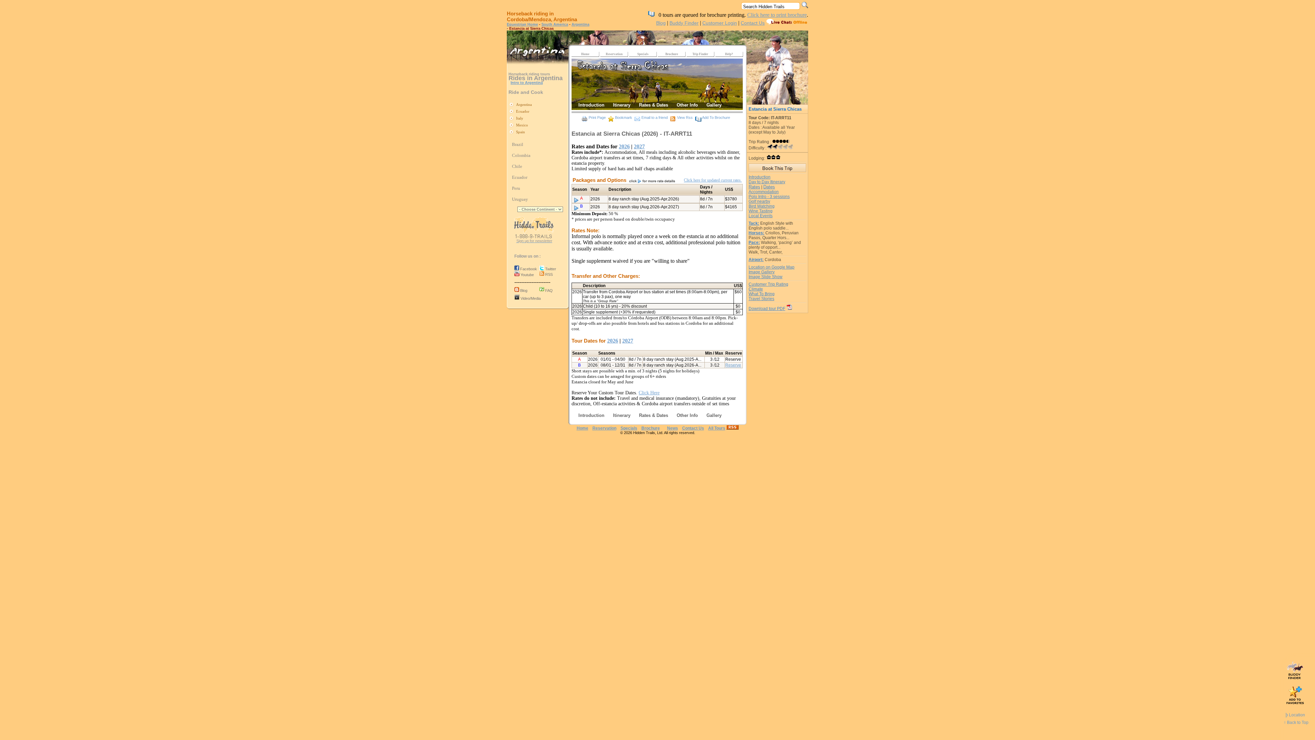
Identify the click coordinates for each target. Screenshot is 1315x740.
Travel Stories (761, 298)
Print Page (597, 117)
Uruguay (520, 199)
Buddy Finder (684, 23)
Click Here (649, 392)
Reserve (733, 365)
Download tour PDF (767, 308)
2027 (639, 146)
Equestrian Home (522, 24)
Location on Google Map (771, 267)
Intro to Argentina (527, 83)
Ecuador (519, 177)
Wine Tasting (761, 211)
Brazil (517, 144)
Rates (754, 186)
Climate (756, 289)
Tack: (754, 223)
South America (554, 24)
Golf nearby (759, 201)
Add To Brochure (716, 117)
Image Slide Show (765, 276)
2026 (624, 146)
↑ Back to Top (1296, 722)
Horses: (756, 233)
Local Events (761, 215)
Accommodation (764, 191)
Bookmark (623, 117)
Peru (516, 188)
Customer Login (719, 23)
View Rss (685, 117)
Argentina (580, 24)
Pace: (754, 242)
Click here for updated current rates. (713, 180)
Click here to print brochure (777, 15)
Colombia (521, 155)
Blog (661, 23)
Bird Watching (762, 206)
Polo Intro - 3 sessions (769, 196)
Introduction (760, 177)
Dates (769, 186)
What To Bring (762, 294)
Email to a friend (654, 117)
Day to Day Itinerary (767, 182)
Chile (517, 166)
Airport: (756, 259)
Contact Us (753, 23)
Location (1295, 715)
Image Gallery (762, 272)
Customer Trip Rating (768, 284)
